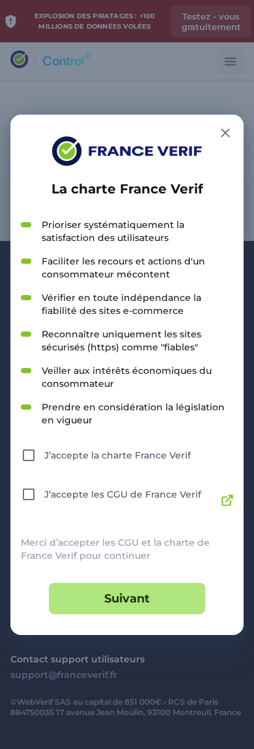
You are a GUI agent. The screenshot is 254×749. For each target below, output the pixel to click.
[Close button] (225, 133)
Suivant (127, 598)
